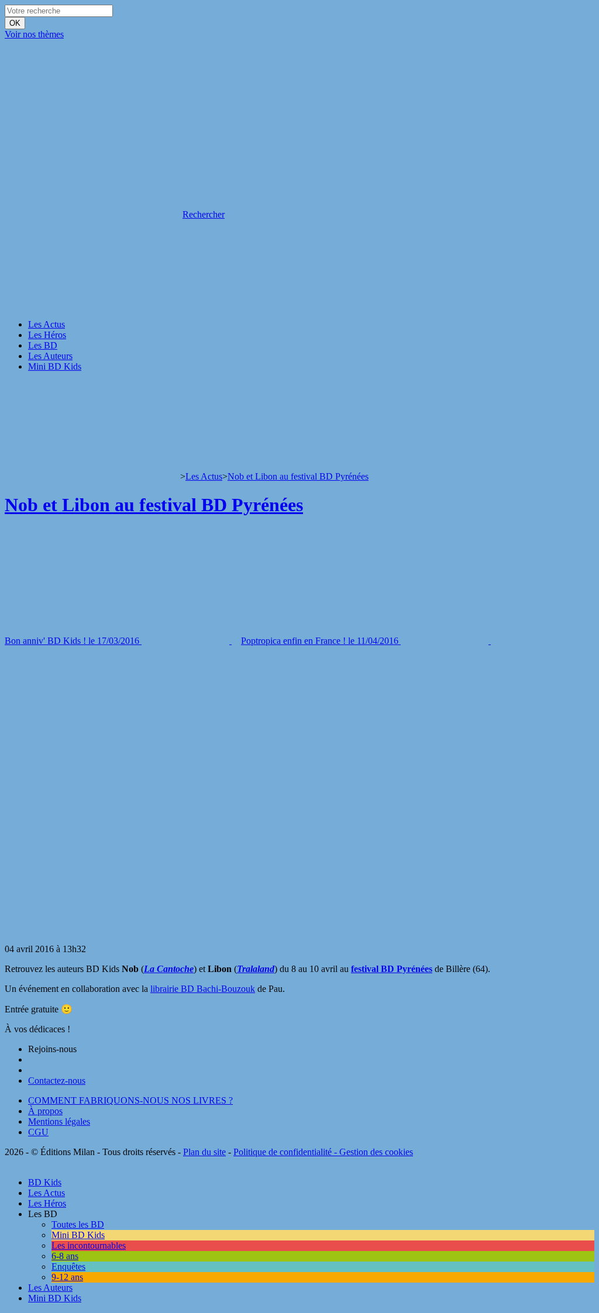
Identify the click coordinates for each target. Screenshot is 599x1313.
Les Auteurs (50, 356)
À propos (45, 1111)
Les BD (42, 345)
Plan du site (204, 1152)
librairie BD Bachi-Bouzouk (202, 989)
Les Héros (47, 335)
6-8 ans (64, 1256)
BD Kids (44, 1182)
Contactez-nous (56, 1080)
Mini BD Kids (54, 366)
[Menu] (8, 386)
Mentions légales (59, 1121)
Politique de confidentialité (282, 1152)
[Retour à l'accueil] (92, 476)
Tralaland (255, 969)
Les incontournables (88, 1245)
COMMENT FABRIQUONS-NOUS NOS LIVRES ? (130, 1100)
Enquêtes (68, 1266)
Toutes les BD (77, 1224)
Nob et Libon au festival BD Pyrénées (298, 476)
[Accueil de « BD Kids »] (92, 124)
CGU (38, 1132)
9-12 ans (67, 1277)
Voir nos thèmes (34, 34)
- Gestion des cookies (372, 1152)
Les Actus (46, 324)
